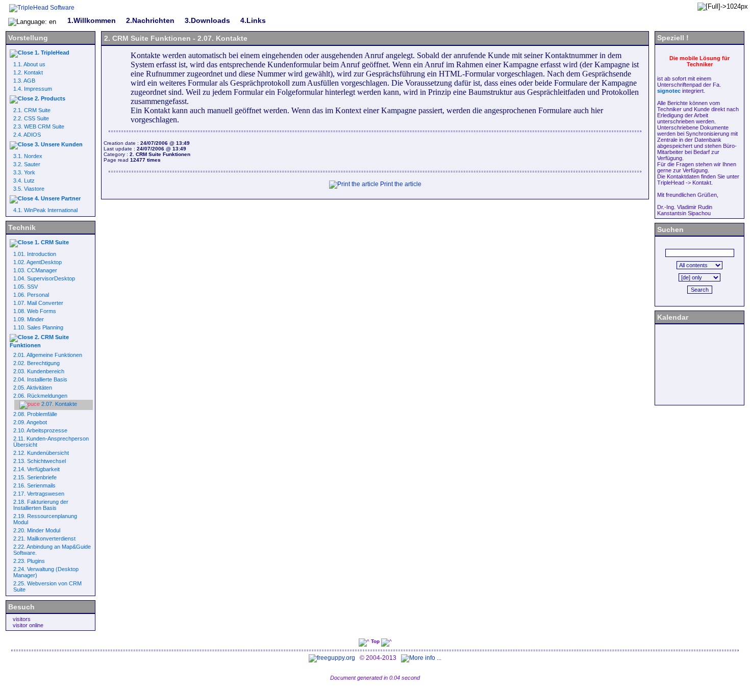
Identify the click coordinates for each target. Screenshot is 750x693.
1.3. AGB (24, 81)
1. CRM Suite (51, 242)
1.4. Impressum (32, 89)
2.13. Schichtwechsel (39, 461)
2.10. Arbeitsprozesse (40, 430)
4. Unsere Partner (57, 198)
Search (700, 290)
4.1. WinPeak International (45, 210)
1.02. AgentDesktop (37, 262)
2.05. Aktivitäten (32, 387)
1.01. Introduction (34, 254)
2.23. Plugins (29, 561)
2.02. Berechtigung (36, 363)
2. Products (49, 98)
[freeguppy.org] (333, 657)
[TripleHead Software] (41, 7)
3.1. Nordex (27, 156)
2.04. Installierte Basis (40, 379)
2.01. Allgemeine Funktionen (47, 355)
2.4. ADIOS (27, 135)
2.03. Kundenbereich (38, 371)
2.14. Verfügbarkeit (36, 469)
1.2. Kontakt (28, 72)
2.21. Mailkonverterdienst (44, 538)
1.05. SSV (25, 287)
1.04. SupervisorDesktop (44, 278)
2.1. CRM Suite (32, 110)
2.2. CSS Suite (31, 118)
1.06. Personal (31, 295)
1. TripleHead (51, 52)
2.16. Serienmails (34, 485)
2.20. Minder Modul (36, 530)
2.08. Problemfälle (35, 414)
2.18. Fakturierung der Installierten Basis (40, 505)
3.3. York (24, 172)
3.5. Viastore (28, 189)
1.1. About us (29, 64)
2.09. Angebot (30, 422)
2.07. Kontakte (58, 404)
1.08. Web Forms (34, 311)
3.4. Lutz (24, 180)
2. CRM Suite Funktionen (39, 341)
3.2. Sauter (26, 164)
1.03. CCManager (35, 270)
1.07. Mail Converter (38, 303)
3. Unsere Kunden (58, 144)
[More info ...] (422, 657)
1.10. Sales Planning (38, 327)
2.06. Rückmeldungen (40, 396)
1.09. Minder (28, 319)
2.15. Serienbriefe (35, 477)
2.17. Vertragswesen (38, 494)
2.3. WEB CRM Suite (38, 126)
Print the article (400, 184)
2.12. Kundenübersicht (41, 453)
